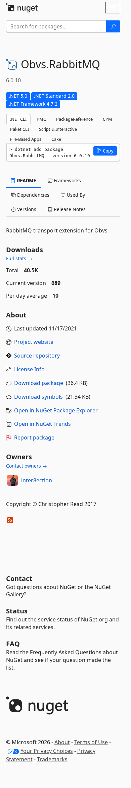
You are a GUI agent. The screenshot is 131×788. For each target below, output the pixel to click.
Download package (38, 383)
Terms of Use (91, 742)
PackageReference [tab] (74, 119)
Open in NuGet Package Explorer (56, 410)
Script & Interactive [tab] (58, 129)
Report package (34, 437)
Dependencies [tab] (32, 195)
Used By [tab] (75, 195)
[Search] (113, 26)
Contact (19, 578)
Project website (33, 342)
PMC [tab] (41, 119)
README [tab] (26, 180)
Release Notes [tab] (69, 209)
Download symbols (38, 396)
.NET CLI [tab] (18, 119)
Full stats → (19, 258)
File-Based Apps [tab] (25, 139)
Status (17, 610)
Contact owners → (26, 466)
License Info (29, 369)
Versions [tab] (26, 209)
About (62, 742)
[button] (105, 151)
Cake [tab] (56, 139)
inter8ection (36, 480)
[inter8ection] (12, 480)
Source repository (37, 355)
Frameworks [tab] (66, 180)
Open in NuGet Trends (42, 423)
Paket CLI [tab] (19, 129)
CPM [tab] (107, 119)
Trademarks (52, 759)
